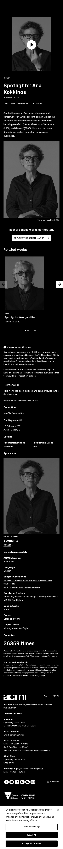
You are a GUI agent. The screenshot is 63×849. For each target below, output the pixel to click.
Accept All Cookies (31, 843)
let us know (31, 376)
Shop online (9, 763)
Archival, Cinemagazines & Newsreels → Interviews (28, 580)
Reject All (31, 835)
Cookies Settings (31, 827)
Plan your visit (10, 708)
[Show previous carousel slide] (3, 284)
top (54, 696)
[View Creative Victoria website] (19, 797)
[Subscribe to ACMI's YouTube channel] (11, 782)
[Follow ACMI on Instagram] (22, 782)
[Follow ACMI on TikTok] (17, 782)
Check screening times (14, 735)
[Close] (58, 810)
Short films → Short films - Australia (22, 587)
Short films (9, 583)
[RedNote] (32, 782)
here (6, 373)
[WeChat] (27, 782)
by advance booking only (31, 769)
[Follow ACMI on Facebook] (6, 782)
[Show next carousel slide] (59, 284)
